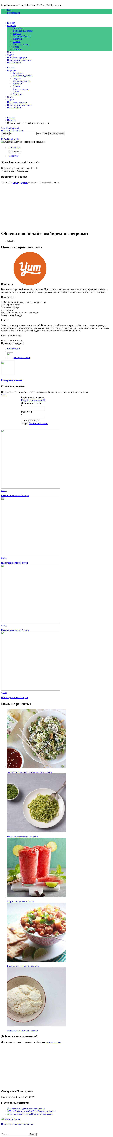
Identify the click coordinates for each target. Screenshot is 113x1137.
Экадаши (17, 49)
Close (3, 394)
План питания (14, 62)
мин (39, 133)
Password (26, 411)
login (15, 182)
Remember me (31, 420)
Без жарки (18, 28)
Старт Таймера (57, 133)
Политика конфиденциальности (17, 1124)
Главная (11, 23)
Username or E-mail (31, 403)
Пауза (5, 133)
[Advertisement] (56, 207)
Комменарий (13, 348)
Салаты (16, 41)
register (24, 182)
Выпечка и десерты (23, 31)
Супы (16, 46)
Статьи (10, 52)
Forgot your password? (33, 400)
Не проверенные (22, 357)
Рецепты (11, 25)
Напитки (17, 38)
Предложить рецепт (17, 57)
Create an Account (38, 423)
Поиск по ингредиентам (19, 60)
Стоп (45, 133)
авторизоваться (53, 1042)
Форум (10, 54)
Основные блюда (21, 36)
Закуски (17, 33)
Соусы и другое (21, 44)
